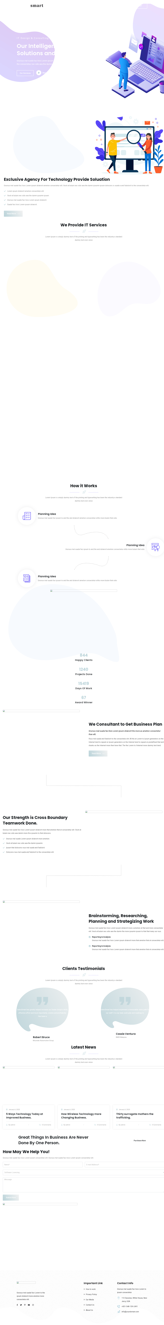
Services (78, 6)
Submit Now (11, 1197)
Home (56, 6)
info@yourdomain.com (130, 1312)
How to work (91, 1289)
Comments (46, 1125)
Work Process (91, 6)
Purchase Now (140, 1141)
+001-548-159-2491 (130, 1306)
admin (13, 1125)
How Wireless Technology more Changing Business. (81, 1115)
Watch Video (47, 73)
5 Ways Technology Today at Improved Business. (24, 1115)
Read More (11, 214)
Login (139, 6)
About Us (66, 6)
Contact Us (113, 6)
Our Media (90, 1300)
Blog (103, 6)
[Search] (128, 5)
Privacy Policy (91, 1294)
